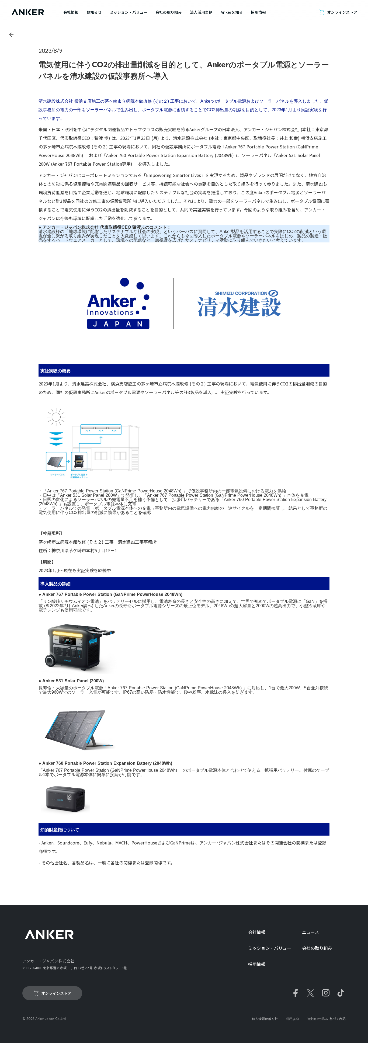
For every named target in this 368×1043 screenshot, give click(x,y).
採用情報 (256, 964)
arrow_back (11, 35)
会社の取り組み (317, 948)
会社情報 (256, 932)
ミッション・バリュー (269, 948)
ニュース (310, 932)
